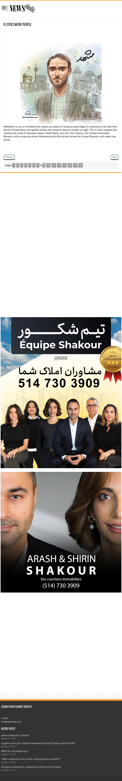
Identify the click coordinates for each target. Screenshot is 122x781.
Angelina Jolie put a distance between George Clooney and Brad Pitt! (38, 743)
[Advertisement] (58, 35)
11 (54, 165)
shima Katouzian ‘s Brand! (15, 735)
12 (59, 165)
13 (64, 165)
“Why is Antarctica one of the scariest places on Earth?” (30, 759)
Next (114, 157)
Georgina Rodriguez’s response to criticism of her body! (31, 767)
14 (70, 165)
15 (75, 165)
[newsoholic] (18, 7)
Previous (9, 157)
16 (80, 165)
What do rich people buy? (14, 751)
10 (48, 165)
